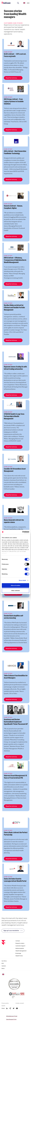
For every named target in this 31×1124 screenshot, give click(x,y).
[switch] (27, 564)
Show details (22, 580)
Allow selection (15, 590)
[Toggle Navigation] (28, 3)
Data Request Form (11, 1019)
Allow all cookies (15, 585)
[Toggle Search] (18, 3)
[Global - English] (24, 3)
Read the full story (11, 78)
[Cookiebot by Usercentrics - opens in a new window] (22, 532)
